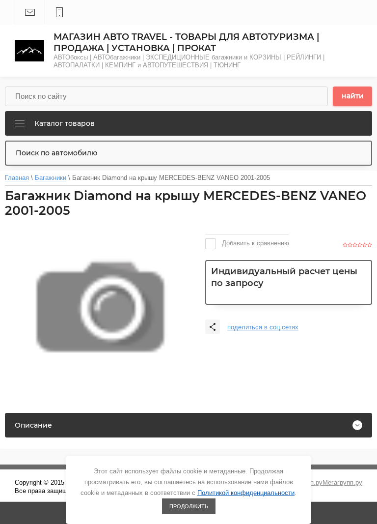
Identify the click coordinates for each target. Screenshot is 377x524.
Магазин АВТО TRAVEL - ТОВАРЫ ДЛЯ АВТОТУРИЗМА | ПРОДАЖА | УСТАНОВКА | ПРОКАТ (186, 42)
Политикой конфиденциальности (246, 492)
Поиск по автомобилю (56, 152)
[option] (100, 307)
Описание (33, 425)
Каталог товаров (64, 123)
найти (353, 95)
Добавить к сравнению (254, 243)
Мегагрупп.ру (342, 482)
